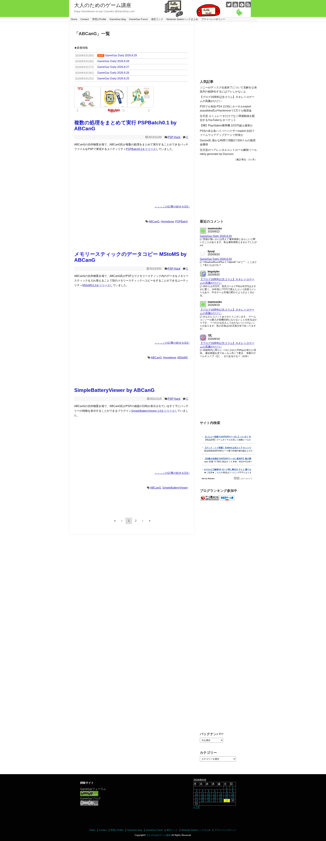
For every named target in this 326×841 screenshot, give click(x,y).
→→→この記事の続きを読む (172, 206)
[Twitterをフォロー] (229, 4)
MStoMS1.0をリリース (96, 285)
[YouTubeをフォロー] (235, 4)
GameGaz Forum (138, 19)
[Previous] (122, 520)
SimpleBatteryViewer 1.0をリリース (153, 410)
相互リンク (157, 19)
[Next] (142, 520)
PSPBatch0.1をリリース (141, 149)
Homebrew (167, 221)
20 (214, 797)
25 (202, 800)
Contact (84, 19)
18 (202, 797)
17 (196, 797)
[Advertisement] (132, 178)
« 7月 (196, 807)
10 (196, 794)
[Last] (149, 520)
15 (226, 794)
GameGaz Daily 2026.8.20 (216, 236)
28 (220, 800)
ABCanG (154, 221)
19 (208, 797)
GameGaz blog (118, 19)
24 (196, 800)
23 (232, 797)
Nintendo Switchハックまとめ (182, 19)
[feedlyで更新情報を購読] (241, 4)
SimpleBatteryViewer (175, 487)
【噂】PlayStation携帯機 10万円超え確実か (226, 125)
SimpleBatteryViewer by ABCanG (114, 390)
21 (220, 797)
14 (220, 794)
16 (232, 794)
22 (226, 797)
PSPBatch (181, 221)
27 (214, 800)
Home (74, 19)
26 (208, 800)
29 (226, 800)
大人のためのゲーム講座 (102, 5)
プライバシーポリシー (213, 19)
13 (214, 794)
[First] (115, 520)
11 (202, 794)
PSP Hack (174, 137)
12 (208, 794)
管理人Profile (99, 19)
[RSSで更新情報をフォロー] (248, 4)
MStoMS (182, 357)
